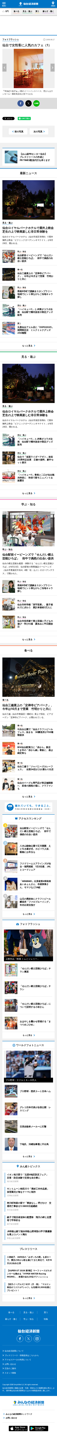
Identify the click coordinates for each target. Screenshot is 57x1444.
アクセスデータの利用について (18, 1359)
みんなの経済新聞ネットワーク (28, 1403)
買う (37, 11)
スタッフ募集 (10, 1373)
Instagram (37, 1338)
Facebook (20, 1338)
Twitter (28, 1338)
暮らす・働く (48, 11)
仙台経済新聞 (28, 4)
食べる (16, 11)
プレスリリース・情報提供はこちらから (22, 1355)
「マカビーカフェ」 (10, 91)
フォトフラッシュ (10, 39)
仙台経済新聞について (14, 1351)
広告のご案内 (10, 1368)
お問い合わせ (10, 1364)
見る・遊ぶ (27, 11)
